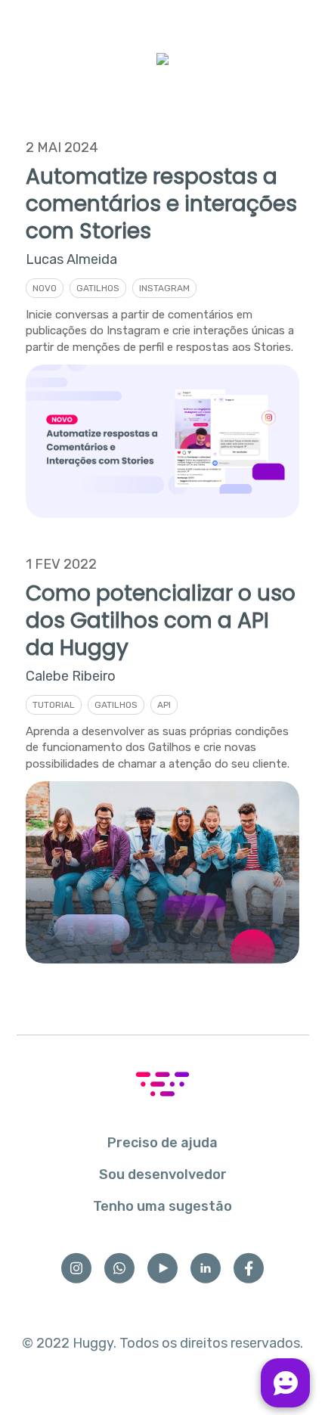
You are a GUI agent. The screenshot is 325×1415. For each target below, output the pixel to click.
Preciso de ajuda (162, 1142)
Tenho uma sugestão (162, 1206)
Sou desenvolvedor (163, 1174)
